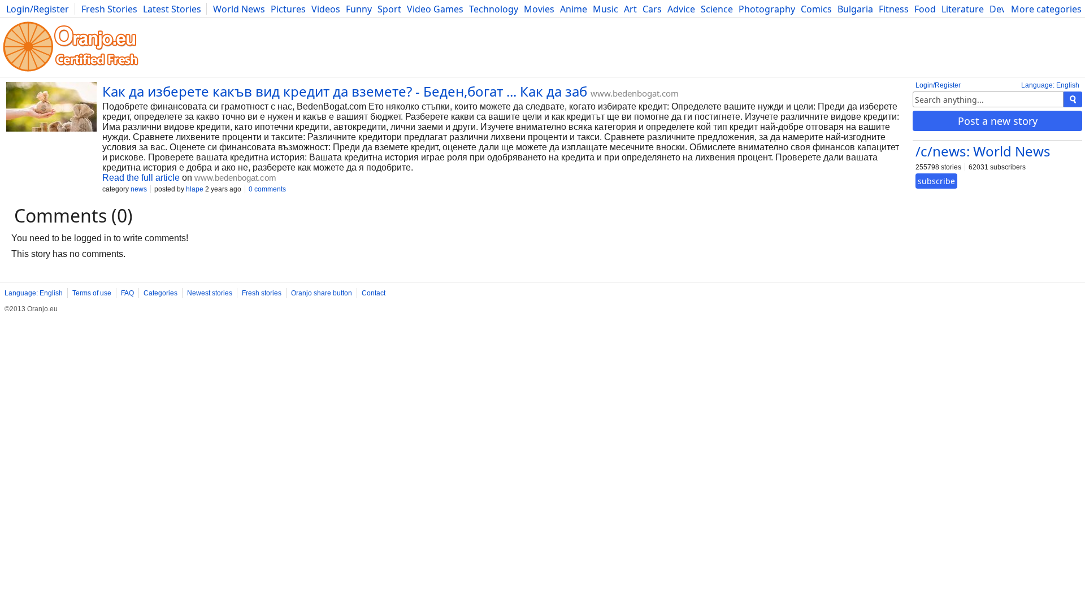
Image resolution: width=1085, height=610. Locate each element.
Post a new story (998, 121)
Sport (389, 9)
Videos (325, 9)
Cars (652, 9)
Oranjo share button (321, 293)
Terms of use (91, 293)
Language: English (1050, 85)
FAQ (127, 293)
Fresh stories (261, 293)
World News (239, 9)
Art (630, 9)
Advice (681, 9)
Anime (573, 9)
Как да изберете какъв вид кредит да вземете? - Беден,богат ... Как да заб (344, 91)
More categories (1046, 9)
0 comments (267, 189)
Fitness (894, 9)
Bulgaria (855, 9)
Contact (373, 293)
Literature (962, 9)
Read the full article (141, 177)
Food (925, 9)
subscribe (936, 181)
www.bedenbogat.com (635, 93)
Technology (493, 9)
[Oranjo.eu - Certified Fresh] (70, 71)
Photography (767, 9)
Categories (160, 293)
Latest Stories (172, 9)
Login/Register (37, 9)
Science (717, 9)
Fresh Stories (109, 9)
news (139, 189)
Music (605, 9)
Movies (539, 9)
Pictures (288, 9)
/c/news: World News (983, 151)
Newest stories (209, 293)
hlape (194, 189)
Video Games (435, 9)
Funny (359, 9)
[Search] (1073, 99)
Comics (816, 9)
